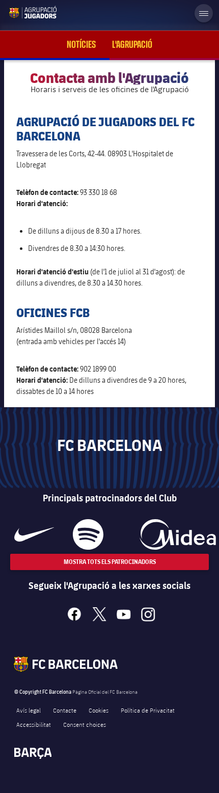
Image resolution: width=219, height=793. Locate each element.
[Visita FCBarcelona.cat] (16, 12)
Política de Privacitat (148, 710)
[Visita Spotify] (88, 534)
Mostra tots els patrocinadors (110, 561)
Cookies (98, 710)
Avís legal (28, 710)
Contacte (64, 710)
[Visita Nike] (34, 534)
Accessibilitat (33, 724)
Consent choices (84, 724)
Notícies (81, 44)
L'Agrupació (132, 44)
